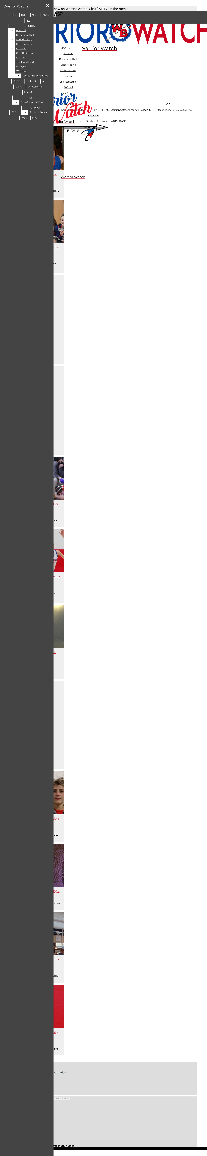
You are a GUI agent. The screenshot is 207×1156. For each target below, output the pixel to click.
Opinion (115, 110)
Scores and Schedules (35, 75)
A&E (167, 104)
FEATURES (144, 110)
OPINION (35, 107)
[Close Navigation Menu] (47, 5)
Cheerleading (24, 39)
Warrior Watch (16, 6)
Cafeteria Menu (129, 110)
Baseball (68, 53)
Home (14, 15)
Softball (20, 57)
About (46, 15)
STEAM (188, 110)
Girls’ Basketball (25, 53)
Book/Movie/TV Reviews (170, 110)
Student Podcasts (39, 112)
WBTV (114, 121)
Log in (70, 1145)
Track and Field (25, 62)
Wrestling (21, 71)
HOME (25, 15)
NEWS (35, 15)
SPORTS (65, 48)
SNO (63, 1145)
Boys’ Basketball (68, 59)
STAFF (122, 121)
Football (21, 48)
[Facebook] (60, 1083)
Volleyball (21, 66)
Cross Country (24, 44)
